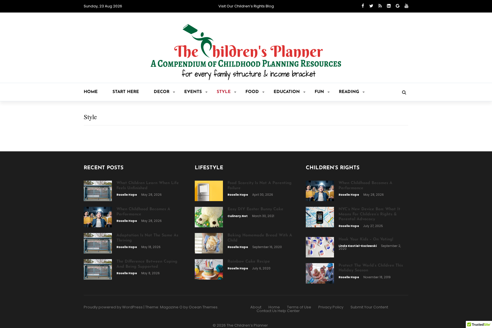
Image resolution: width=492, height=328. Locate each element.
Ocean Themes (203, 307)
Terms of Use (299, 307)
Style (224, 92)
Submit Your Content (369, 307)
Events (193, 92)
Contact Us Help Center (278, 310)
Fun (319, 92)
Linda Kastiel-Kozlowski (358, 246)
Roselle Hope (127, 195)
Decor (161, 92)
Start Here (125, 92)
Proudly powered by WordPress (113, 307)
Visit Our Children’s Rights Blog (246, 6)
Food (252, 92)
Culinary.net (237, 216)
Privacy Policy (330, 307)
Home (91, 92)
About (255, 307)
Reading (349, 92)
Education (287, 92)
